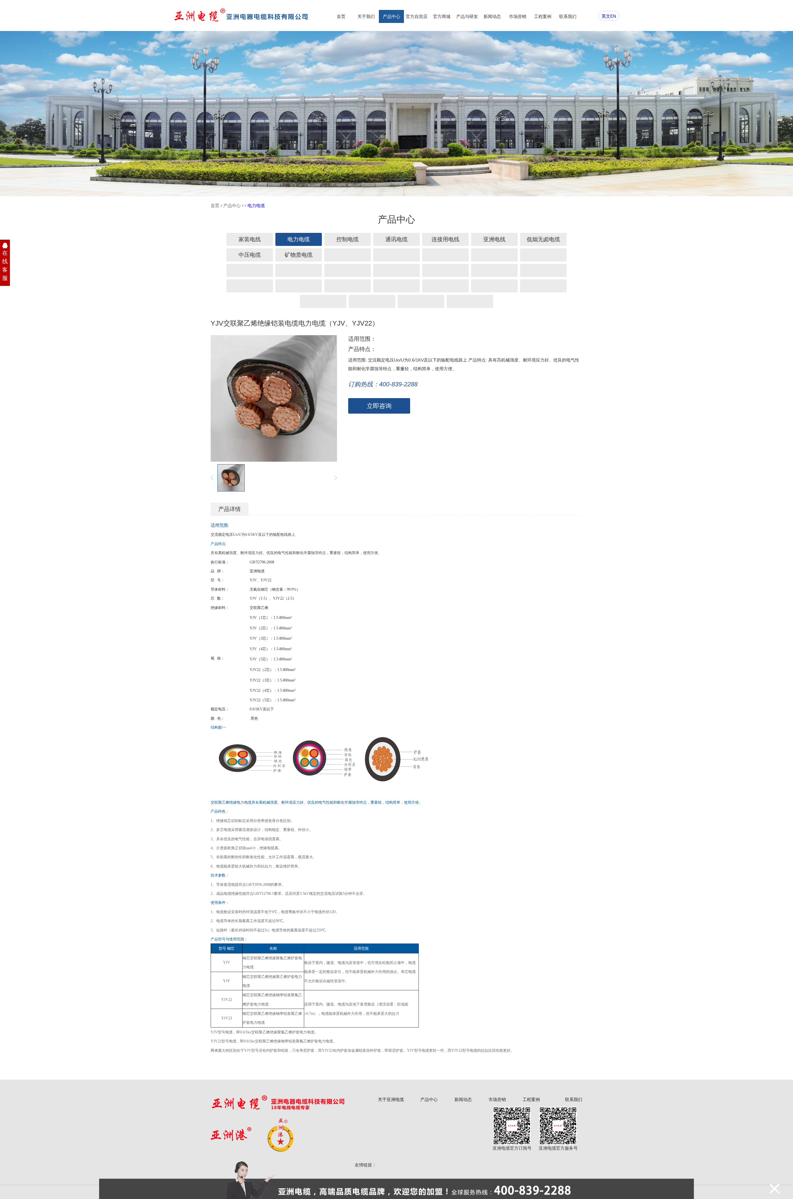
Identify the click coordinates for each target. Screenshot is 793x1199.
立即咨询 (379, 405)
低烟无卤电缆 (543, 239)
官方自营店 (416, 16)
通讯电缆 (396, 239)
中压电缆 (250, 255)
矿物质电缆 (299, 255)
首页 (341, 16)
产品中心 (391, 16)
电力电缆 (256, 205)
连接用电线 (445, 239)
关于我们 (366, 16)
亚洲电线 (494, 239)
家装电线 (250, 239)
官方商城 (441, 16)
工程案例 (542, 16)
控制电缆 (347, 239)
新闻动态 (492, 16)
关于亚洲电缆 (391, 1099)
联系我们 (567, 16)
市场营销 (517, 16)
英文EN (609, 16)
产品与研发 (467, 16)
